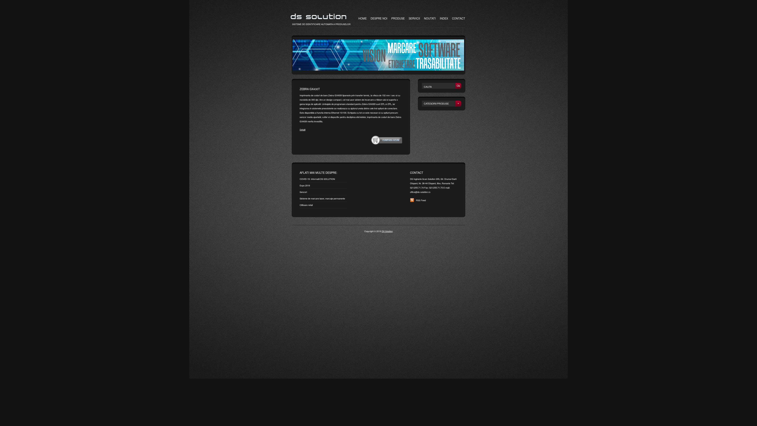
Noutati (430, 18)
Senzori (303, 191)
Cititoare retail (306, 204)
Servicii (414, 18)
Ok (458, 85)
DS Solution (387, 231)
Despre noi (379, 18)
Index (444, 18)
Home (362, 18)
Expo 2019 (305, 185)
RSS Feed (421, 200)
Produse (398, 18)
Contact (458, 18)
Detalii (302, 129)
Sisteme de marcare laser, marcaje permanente (322, 198)
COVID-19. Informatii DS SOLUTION (317, 178)
